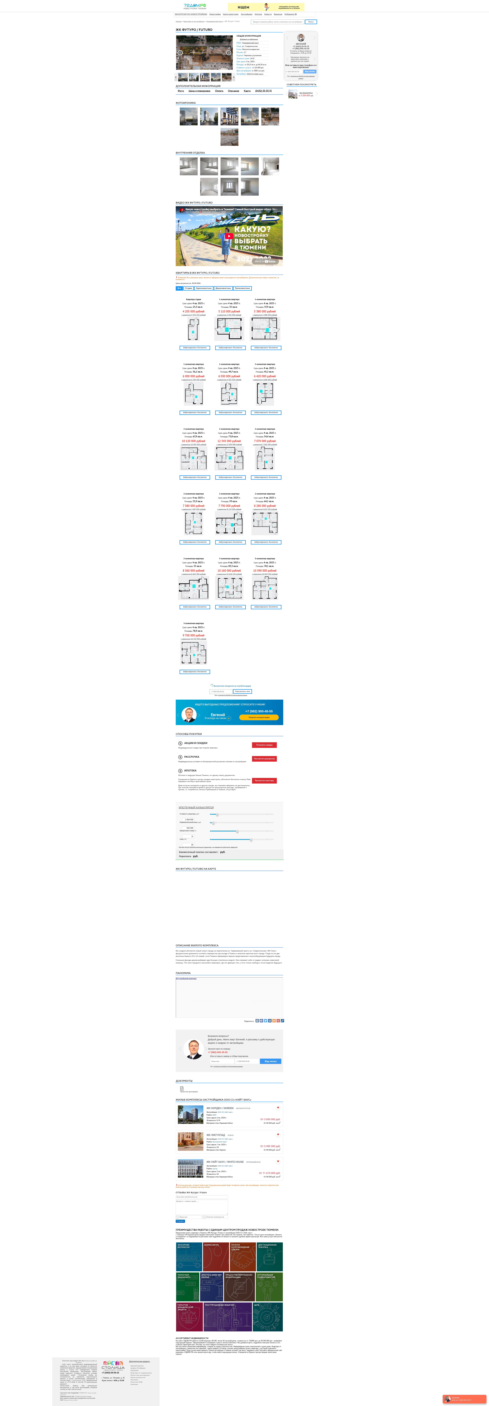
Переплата (185, 856)
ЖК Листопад (216, 1135)
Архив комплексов (138, 1377)
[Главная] (194, 7)
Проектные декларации (140, 1375)
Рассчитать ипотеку (264, 781)
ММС (214, 1115)
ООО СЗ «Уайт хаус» (255, 74)
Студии (188, 288)
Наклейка (134, 1380)
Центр (215, 1169)
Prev (180, 52)
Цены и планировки (199, 91)
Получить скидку (264, 745)
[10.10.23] (270, 116)
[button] (257, 1020)
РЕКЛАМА (134, 1371)
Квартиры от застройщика (194, 21)
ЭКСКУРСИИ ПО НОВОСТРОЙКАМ (191, 14)
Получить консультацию (259, 717)
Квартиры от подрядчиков (141, 1373)
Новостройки (215, 14)
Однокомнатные (204, 288)
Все (179, 288)
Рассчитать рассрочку (264, 759)
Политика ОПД (136, 1382)
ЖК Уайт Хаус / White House (225, 1161)
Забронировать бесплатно (195, 348)
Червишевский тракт (214, 21)
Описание (233, 91)
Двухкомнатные (223, 288)
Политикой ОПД (79, 1380)
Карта (247, 91)
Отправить (180, 1221)
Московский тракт (220, 1142)
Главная (179, 21)
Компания (134, 1384)
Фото (181, 91)
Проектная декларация (189, 1092)
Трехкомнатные (242, 288)
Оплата (219, 91)
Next (228, 52)
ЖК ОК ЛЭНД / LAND (307, 93)
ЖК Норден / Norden (220, 1108)
